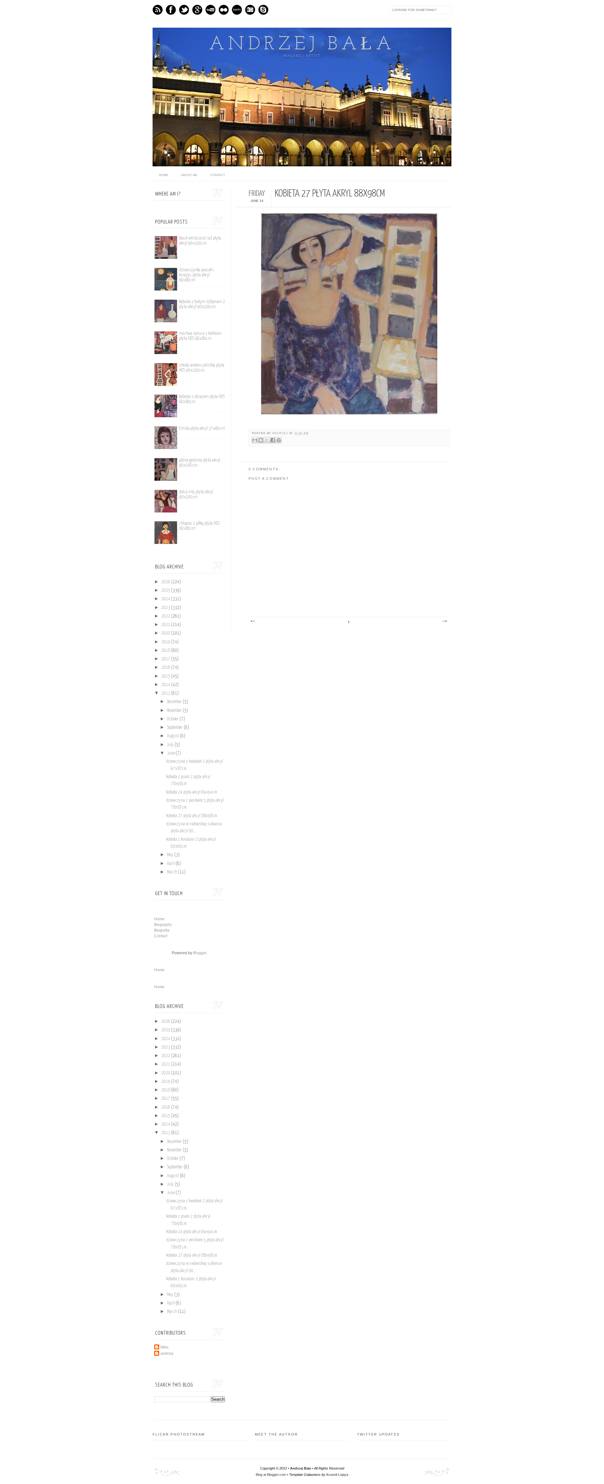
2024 (166, 599)
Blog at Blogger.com (271, 1474)
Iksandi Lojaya (337, 1474)
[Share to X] (267, 440)
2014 (166, 685)
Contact (217, 175)
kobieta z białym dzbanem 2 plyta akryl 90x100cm (202, 304)
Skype (263, 10)
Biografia (162, 930)
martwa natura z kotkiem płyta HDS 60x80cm (200, 336)
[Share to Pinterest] (279, 440)
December (175, 702)
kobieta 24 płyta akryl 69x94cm (191, 792)
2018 (166, 650)
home (163, 175)
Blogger (199, 953)
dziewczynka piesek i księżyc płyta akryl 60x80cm (196, 275)
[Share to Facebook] (273, 440)
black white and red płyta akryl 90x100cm (200, 241)
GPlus (197, 10)
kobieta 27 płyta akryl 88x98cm (191, 816)
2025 (166, 590)
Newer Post (253, 621)
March (172, 872)
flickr (224, 10)
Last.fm (237, 10)
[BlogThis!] (261, 440)
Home (159, 919)
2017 (166, 659)
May (170, 855)
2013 (166, 693)
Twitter (184, 10)
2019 (166, 642)
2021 (166, 625)
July (171, 745)
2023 (166, 608)
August (173, 736)
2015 (166, 676)
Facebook (171, 10)
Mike (164, 1347)
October (173, 719)
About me (189, 175)
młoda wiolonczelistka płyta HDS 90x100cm (201, 368)
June (171, 753)
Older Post (444, 621)
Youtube (210, 10)
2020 (166, 633)
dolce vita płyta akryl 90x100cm (196, 494)
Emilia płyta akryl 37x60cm (202, 428)
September (175, 727)
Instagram (250, 10)
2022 (166, 616)
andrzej (280, 433)
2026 (166, 582)
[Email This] (255, 440)
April (171, 863)
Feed (158, 10)
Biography (163, 924)
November (175, 710)
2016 (166, 667)
